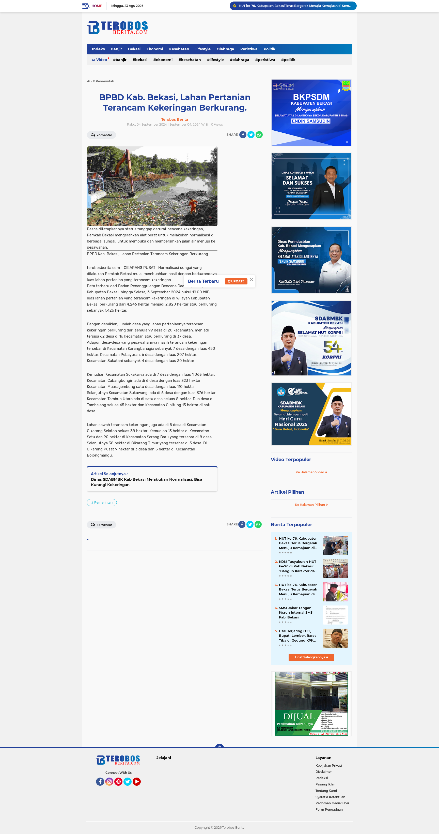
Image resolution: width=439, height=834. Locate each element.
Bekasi (134, 49)
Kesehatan (179, 49)
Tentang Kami (326, 791)
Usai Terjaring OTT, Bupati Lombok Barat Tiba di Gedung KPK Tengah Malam (297, 636)
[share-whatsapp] (259, 134)
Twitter (129, 788)
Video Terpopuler (291, 459)
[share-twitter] (251, 134)
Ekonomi (155, 49)
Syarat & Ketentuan (330, 797)
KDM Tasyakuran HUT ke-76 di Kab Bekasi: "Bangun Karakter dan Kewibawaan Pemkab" (298, 566)
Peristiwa (249, 49)
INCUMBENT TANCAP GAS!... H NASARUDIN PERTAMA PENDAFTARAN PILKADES (295, 6)
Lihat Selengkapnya (310, 657)
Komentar (104, 135)
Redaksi (322, 778)
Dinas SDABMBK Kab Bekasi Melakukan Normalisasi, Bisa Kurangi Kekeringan (146, 482)
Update (237, 281)
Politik (269, 49)
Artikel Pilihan (287, 492)
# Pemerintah (102, 502)
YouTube (140, 788)
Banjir (116, 49)
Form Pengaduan (329, 809)
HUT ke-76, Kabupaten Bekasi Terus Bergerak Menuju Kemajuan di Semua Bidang (298, 543)
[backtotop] (219, 748)
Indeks (98, 49)
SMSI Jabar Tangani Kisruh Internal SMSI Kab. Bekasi (296, 612)
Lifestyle (203, 49)
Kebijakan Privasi (329, 765)
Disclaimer (324, 772)
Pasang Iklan (325, 784)
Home (96, 6)
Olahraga (225, 49)
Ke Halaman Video (310, 472)
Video (101, 59)
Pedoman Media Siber (332, 803)
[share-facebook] (242, 134)
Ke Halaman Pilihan (310, 505)
